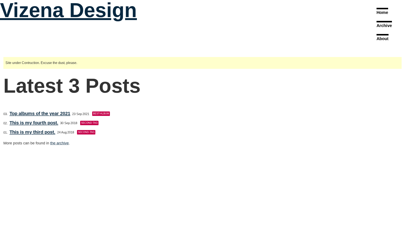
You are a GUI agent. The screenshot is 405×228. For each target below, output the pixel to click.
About (383, 38)
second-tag (89, 123)
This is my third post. (32, 132)
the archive (59, 143)
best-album (101, 113)
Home (382, 12)
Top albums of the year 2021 (39, 113)
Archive (384, 25)
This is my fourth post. (33, 122)
